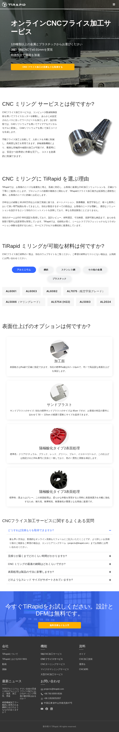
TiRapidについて (10, 654)
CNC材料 (83, 669)
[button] (11, 291)
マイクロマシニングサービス (55, 669)
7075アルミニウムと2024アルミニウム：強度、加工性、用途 (10, 692)
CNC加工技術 (86, 659)
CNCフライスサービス (52, 659)
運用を (82, 664)
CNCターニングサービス (53, 664)
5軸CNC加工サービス (51, 654)
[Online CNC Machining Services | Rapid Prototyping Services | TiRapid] (13, 4)
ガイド (82, 654)
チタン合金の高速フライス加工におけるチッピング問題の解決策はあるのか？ (28, 694)
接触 (4, 669)
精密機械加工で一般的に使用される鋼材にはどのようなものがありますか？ (10, 707)
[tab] (24, 270)
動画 (4, 664)
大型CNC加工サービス (52, 674)
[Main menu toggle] (114, 4)
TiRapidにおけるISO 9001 (14, 659)
